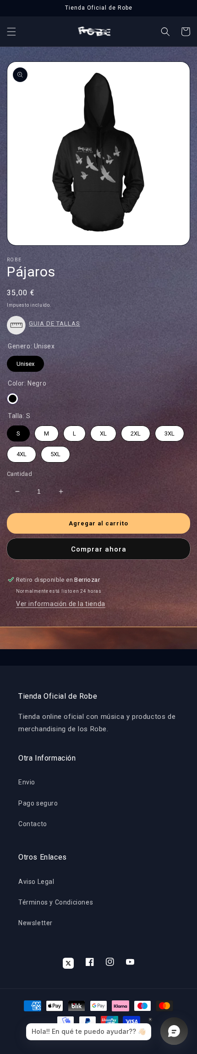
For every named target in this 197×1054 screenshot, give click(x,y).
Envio (26, 782)
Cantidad (19, 473)
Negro (12, 398)
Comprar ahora (98, 549)
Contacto (32, 824)
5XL (55, 452)
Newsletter (35, 923)
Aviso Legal (36, 881)
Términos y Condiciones (55, 902)
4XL (21, 452)
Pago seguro (38, 803)
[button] (11, 32)
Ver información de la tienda (60, 603)
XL (103, 431)
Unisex (25, 361)
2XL (135, 431)
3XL (169, 431)
